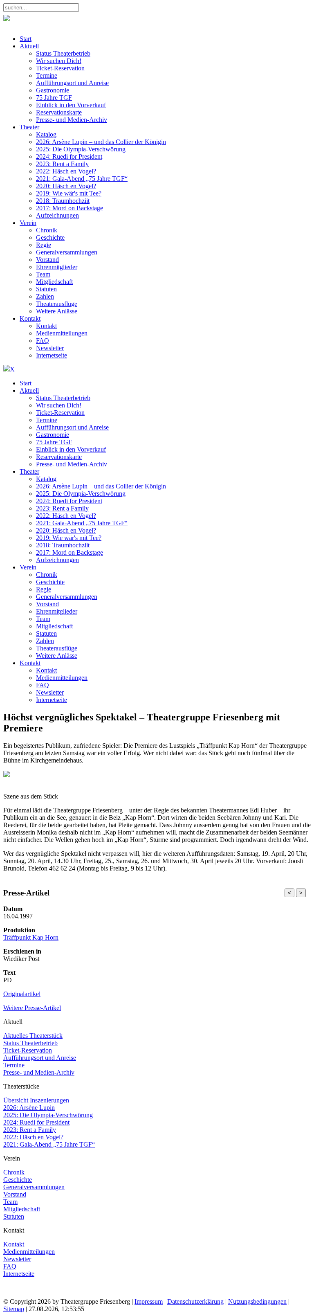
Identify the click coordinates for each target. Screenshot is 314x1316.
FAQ (9, 1266)
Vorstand (14, 1194)
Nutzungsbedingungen (257, 1301)
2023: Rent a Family (29, 1129)
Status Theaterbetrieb (30, 1042)
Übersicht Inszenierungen (36, 1100)
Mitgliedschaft (21, 1209)
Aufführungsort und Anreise (39, 1057)
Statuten (13, 1216)
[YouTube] (43, 1294)
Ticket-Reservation (27, 1050)
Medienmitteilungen (29, 1251)
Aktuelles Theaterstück (33, 1035)
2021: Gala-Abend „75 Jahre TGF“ (49, 1144)
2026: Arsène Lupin (29, 1107)
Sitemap (13, 1308)
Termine (14, 1065)
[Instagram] (27, 1294)
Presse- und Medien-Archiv (38, 1072)
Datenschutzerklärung (195, 1301)
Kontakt (13, 1244)
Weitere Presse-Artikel (32, 1007)
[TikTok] (58, 1294)
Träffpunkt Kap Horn (30, 937)
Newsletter (17, 1258)
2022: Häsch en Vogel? (33, 1137)
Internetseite (18, 1273)
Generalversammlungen (34, 1186)
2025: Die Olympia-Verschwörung (48, 1114)
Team (10, 1201)
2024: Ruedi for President (36, 1122)
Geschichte (17, 1179)
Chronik (14, 1172)
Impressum (149, 1301)
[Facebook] (11, 1294)
